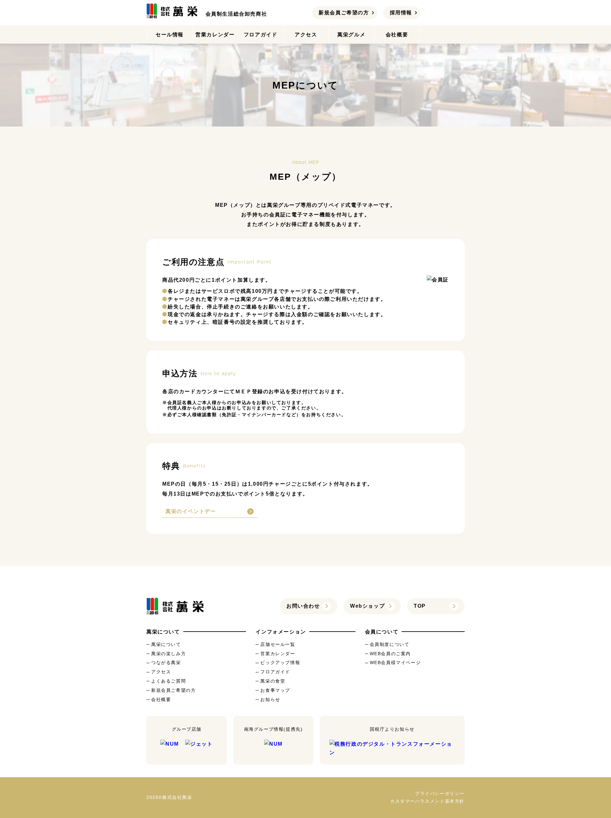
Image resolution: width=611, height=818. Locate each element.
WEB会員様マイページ (395, 662)
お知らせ (270, 699)
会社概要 (397, 34)
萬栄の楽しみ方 (168, 653)
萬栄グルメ (351, 34)
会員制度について (390, 644)
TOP (420, 606)
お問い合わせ (303, 606)
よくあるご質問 (168, 681)
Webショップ (367, 606)
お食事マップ (275, 690)
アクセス (306, 34)
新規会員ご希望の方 (344, 12)
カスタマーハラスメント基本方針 (427, 801)
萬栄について (166, 644)
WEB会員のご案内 (390, 653)
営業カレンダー (215, 34)
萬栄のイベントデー (190, 511)
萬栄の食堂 (272, 681)
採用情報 (401, 12)
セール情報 (170, 34)
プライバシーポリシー (440, 793)
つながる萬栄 (166, 662)
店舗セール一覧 (277, 644)
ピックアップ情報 (280, 662)
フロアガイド (260, 34)
